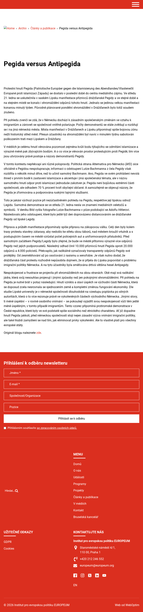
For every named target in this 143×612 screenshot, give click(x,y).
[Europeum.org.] (9, 28)
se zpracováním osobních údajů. (57, 428)
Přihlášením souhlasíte (42, 428)
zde (38, 333)
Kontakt (78, 510)
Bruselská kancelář (85, 517)
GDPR (8, 542)
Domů (77, 464)
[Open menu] (135, 4)
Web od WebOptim (127, 605)
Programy (79, 484)
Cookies (9, 548)
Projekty (78, 490)
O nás (77, 470)
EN (75, 585)
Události (78, 477)
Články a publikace (85, 497)
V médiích (79, 503)
